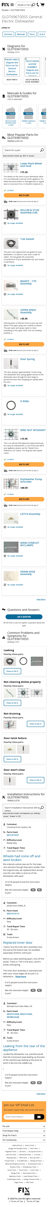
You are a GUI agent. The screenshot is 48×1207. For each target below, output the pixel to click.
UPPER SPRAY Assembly (28, 311)
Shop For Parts (10, 1135)
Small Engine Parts (14, 1179)
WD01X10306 (13, 1014)
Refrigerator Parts (29, 1167)
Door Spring (27, 359)
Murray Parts (35, 1158)
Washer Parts (15, 1167)
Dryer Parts (12, 1170)
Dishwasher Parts (34, 1164)
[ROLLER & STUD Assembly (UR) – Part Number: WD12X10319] (11, 214)
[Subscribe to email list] (39, 1117)
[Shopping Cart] (42, 4)
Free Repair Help (10, 1130)
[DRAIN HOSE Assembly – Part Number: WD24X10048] (11, 576)
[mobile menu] (12, 4)
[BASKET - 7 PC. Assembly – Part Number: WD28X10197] (11, 285)
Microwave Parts (29, 1173)
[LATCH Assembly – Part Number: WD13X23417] (11, 518)
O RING (24, 401)
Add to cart (24, 195)
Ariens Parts (29, 1145)
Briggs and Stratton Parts (18, 1148)
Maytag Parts (12, 1158)
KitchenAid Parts (25, 1154)
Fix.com (6, 1126)
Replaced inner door (17, 942)
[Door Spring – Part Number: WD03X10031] (11, 363)
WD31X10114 (13, 913)
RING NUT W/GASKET (33, 430)
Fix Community (10, 1140)
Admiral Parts (17, 1145)
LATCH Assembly (30, 514)
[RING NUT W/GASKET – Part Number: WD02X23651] (11, 434)
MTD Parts (23, 1158)
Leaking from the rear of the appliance (24, 1048)
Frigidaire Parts (10, 1151)
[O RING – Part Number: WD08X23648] (11, 405)
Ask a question (24, 616)
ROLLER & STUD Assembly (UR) (29, 211)
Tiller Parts (30, 1182)
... (20, 976)
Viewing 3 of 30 (13, 800)
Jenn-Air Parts (11, 1154)
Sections (8, 34)
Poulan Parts (9, 1161)
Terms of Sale (32, 1201)
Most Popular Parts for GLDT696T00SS (22, 136)
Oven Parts (34, 1170)
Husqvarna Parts (35, 1151)
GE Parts (22, 1151)
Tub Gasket (27, 239)
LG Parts (37, 1154)
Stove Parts (23, 1170)
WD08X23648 (13, 1017)
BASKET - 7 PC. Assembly (28, 282)
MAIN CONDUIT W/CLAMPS (29, 544)
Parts (32, 34)
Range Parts (15, 1173)
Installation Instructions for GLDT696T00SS (26, 796)
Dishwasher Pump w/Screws (31, 480)
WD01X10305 (26, 1014)
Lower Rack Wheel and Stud (31, 164)
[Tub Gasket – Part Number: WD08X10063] (11, 243)
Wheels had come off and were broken (21, 858)
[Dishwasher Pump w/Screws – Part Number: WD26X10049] (11, 483)
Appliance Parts (15, 1176)
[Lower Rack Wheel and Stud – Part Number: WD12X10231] (11, 167)
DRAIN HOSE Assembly (27, 572)
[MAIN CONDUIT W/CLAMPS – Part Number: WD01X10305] (11, 547)
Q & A (42, 34)
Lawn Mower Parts (30, 1176)
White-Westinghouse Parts (15, 1164)
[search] (33, 5)
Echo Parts (34, 1148)
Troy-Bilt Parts (22, 1161)
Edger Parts (18, 1182)
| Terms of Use (16, 1201)
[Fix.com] (5, 4)
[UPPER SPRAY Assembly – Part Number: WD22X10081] (11, 314)
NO (39, 889)
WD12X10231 (13, 835)
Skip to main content (24, 16)
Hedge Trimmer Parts (31, 1179)
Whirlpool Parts (36, 1161)
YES (33, 889)
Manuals (21, 34)
